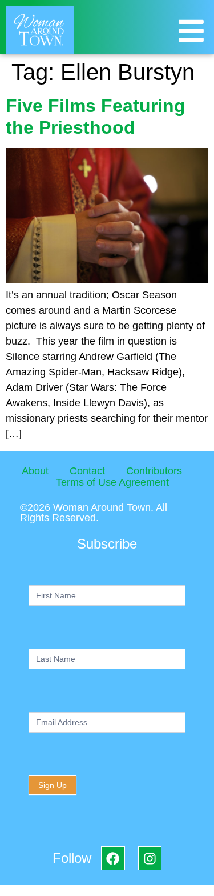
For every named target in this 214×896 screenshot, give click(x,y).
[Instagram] (149, 858)
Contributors (154, 471)
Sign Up (52, 785)
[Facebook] (112, 858)
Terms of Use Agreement (112, 482)
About (35, 471)
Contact (87, 471)
